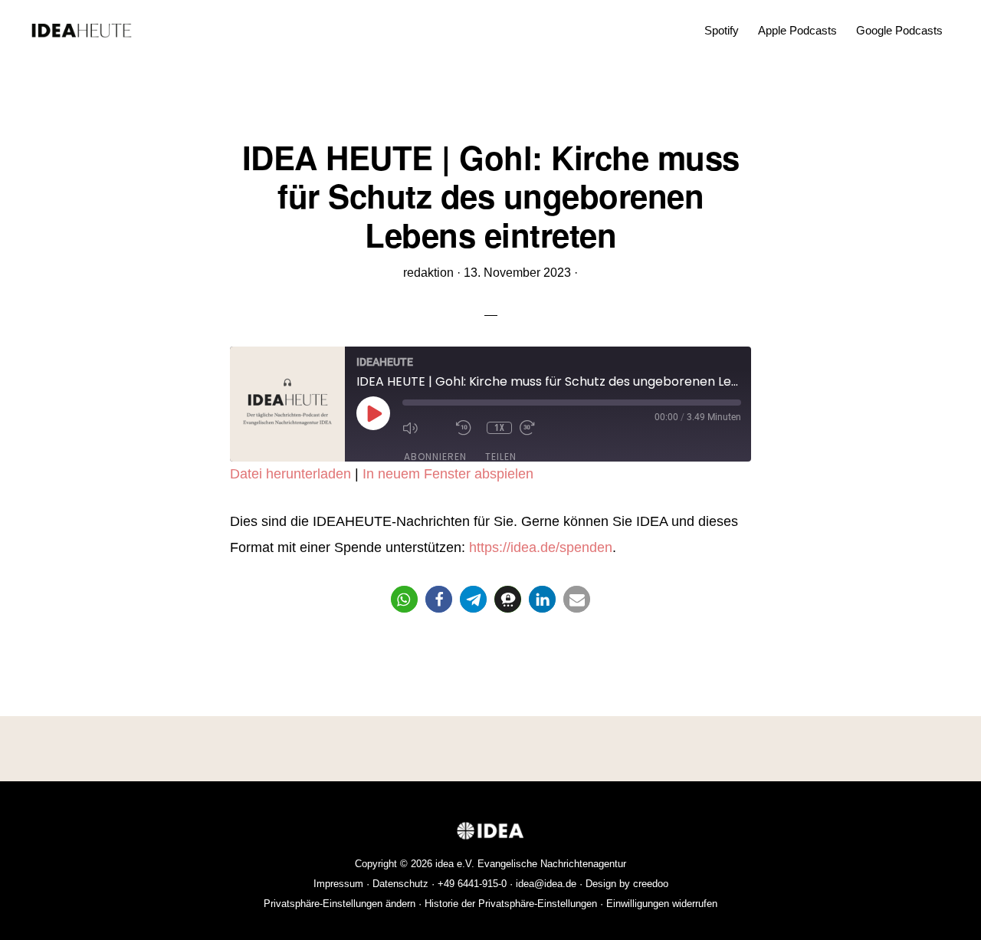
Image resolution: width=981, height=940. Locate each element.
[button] (404, 599)
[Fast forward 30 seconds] (543, 427)
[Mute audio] (425, 427)
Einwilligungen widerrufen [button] (661, 903)
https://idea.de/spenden (540, 547)
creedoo (650, 883)
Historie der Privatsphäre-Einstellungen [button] (511, 903)
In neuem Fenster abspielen (448, 474)
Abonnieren (435, 456)
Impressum (338, 883)
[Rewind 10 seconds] (467, 427)
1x (499, 428)
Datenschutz (400, 883)
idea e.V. (454, 863)
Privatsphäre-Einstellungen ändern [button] (339, 903)
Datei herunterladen (290, 474)
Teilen (501, 456)
